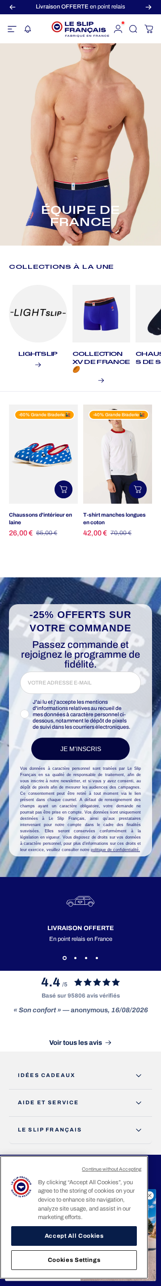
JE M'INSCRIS (80, 748)
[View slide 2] (75, 958)
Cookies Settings (74, 1260)
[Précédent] (12, 7)
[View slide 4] (96, 958)
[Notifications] (27, 29)
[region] (74, 1217)
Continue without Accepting (111, 1169)
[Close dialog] (149, 1195)
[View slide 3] (85, 958)
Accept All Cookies (74, 1235)
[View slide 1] (64, 958)
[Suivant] (148, 7)
